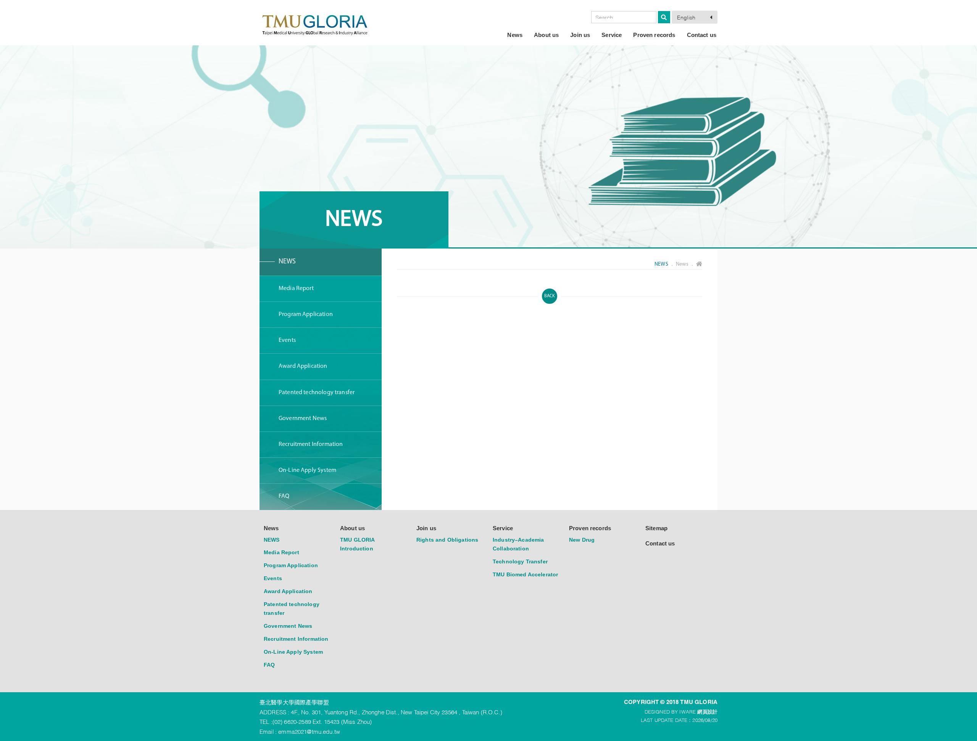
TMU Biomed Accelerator (525, 574)
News (514, 35)
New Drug (582, 540)
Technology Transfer (520, 561)
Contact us (702, 35)
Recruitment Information (311, 444)
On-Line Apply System (307, 470)
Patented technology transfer (317, 393)
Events (287, 340)
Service (611, 35)
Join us (580, 35)
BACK (549, 296)
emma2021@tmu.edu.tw (309, 731)
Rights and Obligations (447, 540)
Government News (303, 418)
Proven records (654, 35)
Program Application (306, 314)
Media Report (296, 288)
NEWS (287, 261)
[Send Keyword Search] (664, 17)
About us (546, 35)
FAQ (284, 496)
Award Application (303, 366)
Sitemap (656, 528)
